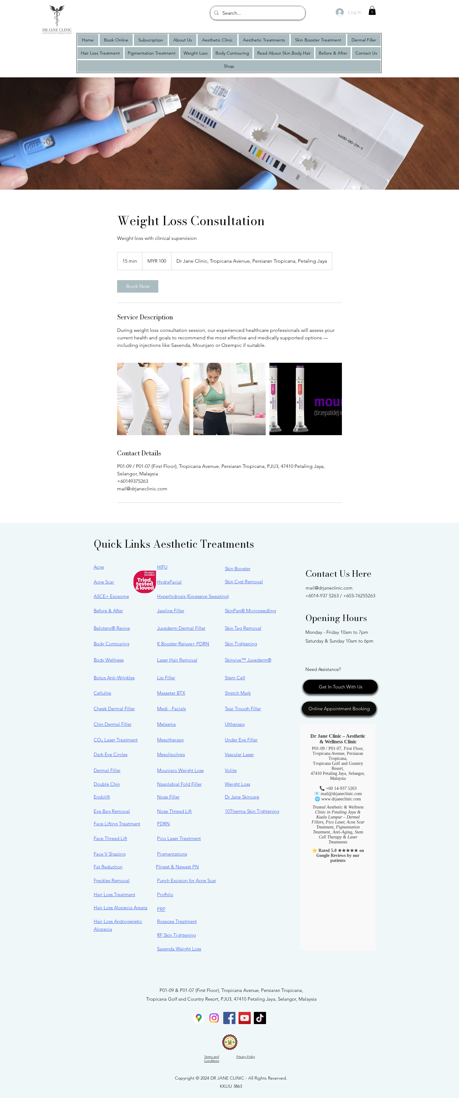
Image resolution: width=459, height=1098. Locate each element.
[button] (372, 10)
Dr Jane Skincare (242, 797)
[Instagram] (214, 1018)
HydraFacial (169, 582)
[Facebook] (229, 1018)
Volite (231, 770)
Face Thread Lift (110, 838)
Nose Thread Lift (174, 811)
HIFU (162, 567)
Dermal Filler (107, 770)
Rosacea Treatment (177, 921)
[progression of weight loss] (153, 399)
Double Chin (107, 784)
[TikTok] (260, 1018)
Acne (99, 567)
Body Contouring (111, 644)
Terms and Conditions (211, 1059)
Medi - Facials (171, 709)
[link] (137, 286)
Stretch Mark (238, 693)
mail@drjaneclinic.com (329, 588)
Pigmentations (172, 854)
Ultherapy (235, 724)
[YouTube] (245, 1018)
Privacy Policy (245, 1057)
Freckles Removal (112, 880)
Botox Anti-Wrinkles (114, 678)
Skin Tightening (241, 644)
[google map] (199, 1018)
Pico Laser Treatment (179, 838)
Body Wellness (109, 660)
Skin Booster (237, 568)
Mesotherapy (170, 740)
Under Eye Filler (241, 740)
